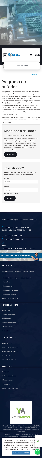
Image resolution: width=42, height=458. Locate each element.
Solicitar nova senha (11, 193)
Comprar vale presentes (10, 298)
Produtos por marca (8, 343)
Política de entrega (8, 286)
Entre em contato (7, 311)
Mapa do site (6, 319)
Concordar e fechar (21, 452)
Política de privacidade (10, 290)
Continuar (10, 155)
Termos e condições (9, 294)
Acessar (33, 74)
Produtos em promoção (10, 351)
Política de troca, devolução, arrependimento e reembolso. (18, 272)
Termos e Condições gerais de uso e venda (17, 278)
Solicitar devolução (8, 315)
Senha (6, 186)
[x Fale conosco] (37, 452)
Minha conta (6, 355)
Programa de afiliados (16, 74)
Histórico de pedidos (9, 323)
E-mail (6, 178)
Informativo (6, 331)
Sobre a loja (6, 282)
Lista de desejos (7, 327)
